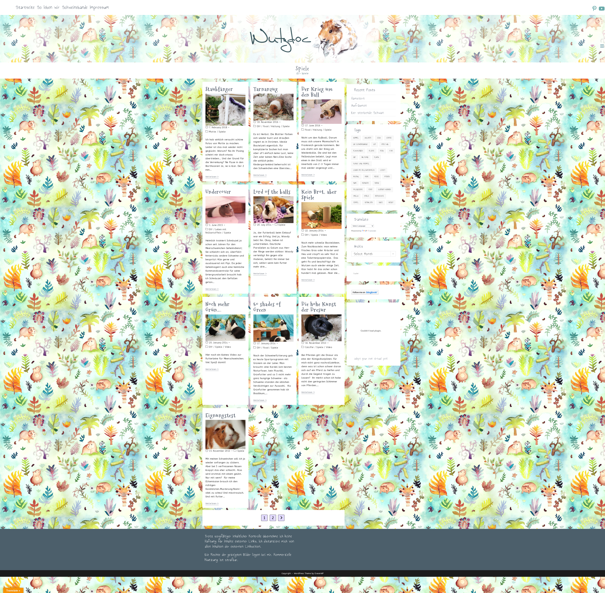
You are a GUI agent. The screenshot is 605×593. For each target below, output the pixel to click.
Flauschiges (358, 151)
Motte (212, 131)
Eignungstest (220, 415)
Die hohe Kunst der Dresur (318, 307)
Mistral (356, 176)
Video (324, 235)
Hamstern (358, 98)
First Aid (385, 144)
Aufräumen (359, 105)
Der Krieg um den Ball (317, 92)
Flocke (371, 151)
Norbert (365, 183)
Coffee (389, 138)
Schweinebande (75, 7)
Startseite (25, 7)
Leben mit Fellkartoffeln (364, 170)
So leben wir (48, 7)
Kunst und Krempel (361, 163)
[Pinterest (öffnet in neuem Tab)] (595, 8)
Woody (391, 202)
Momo (367, 176)
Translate (372, 231)
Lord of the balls (272, 191)
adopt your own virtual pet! (371, 358)
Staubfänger (219, 89)
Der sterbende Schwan (367, 112)
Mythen (387, 176)
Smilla (355, 196)
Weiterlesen (212, 177)
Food (266, 126)
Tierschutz (379, 196)
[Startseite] (298, 73)
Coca (379, 138)
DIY (259, 126)
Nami (354, 183)
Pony (370, 189)
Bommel (356, 138)
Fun (391, 151)
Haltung (275, 126)
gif (354, 157)
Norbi (377, 183)
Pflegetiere (358, 189)
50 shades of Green (267, 307)
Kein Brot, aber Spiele (319, 194)
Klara (376, 157)
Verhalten (369, 202)
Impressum (99, 7)
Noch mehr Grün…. (217, 307)
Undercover (218, 191)
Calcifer (309, 347)
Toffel (356, 202)
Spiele (305, 73)
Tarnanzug (265, 89)
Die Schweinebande (360, 144)
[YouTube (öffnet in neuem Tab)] (601, 8)
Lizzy (382, 170)
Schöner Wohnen (384, 189)
